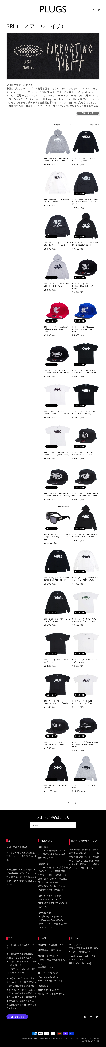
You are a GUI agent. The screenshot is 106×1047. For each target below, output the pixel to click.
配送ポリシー (95, 1038)
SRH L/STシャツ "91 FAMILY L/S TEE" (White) (56, 200)
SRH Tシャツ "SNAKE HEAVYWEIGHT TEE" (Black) (56, 702)
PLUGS (30, 1038)
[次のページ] (82, 803)
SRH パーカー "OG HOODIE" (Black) (57, 786)
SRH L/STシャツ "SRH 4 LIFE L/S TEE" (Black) (57, 620)
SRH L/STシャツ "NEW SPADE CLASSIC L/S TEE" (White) (85, 579)
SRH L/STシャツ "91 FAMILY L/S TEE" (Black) (84, 160)
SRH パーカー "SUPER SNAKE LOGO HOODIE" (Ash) (57, 285)
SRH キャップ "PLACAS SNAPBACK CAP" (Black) (82, 454)
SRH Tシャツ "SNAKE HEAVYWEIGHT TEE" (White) (84, 702)
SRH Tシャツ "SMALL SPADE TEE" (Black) (57, 661)
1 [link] (61, 802)
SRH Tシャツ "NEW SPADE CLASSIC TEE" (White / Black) (56, 454)
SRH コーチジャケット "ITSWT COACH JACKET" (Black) (57, 244)
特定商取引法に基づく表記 (90, 1041)
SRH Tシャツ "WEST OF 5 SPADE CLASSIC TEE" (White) (56, 412)
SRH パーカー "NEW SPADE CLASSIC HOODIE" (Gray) (56, 160)
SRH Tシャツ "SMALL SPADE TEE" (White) (85, 661)
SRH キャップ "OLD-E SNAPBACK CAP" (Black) (54, 743)
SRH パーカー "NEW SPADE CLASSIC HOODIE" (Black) (84, 536)
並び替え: (57, 124)
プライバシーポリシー (70, 1038)
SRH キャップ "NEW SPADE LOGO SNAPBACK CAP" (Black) (57, 494)
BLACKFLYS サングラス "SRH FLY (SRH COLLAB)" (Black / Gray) (57, 537)
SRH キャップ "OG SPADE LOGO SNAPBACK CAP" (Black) (57, 371)
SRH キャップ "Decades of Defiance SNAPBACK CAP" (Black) (84, 286)
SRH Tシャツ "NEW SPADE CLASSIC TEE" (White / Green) (85, 620)
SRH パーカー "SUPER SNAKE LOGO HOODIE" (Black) (85, 244)
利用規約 (84, 1038)
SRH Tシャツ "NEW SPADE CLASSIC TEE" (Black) (84, 412)
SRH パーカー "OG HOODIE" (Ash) (85, 786)
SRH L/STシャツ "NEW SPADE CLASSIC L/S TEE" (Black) (57, 579)
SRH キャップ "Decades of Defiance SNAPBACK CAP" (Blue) (84, 329)
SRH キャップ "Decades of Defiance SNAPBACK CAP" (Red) (56, 329)
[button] (5, 10)
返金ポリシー (55, 1038)
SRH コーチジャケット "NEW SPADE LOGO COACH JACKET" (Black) (85, 201)
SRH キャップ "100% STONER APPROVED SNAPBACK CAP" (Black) (85, 744)
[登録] (73, 825)
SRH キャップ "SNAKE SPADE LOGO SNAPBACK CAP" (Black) (85, 494)
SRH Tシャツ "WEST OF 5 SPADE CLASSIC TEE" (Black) (84, 371)
